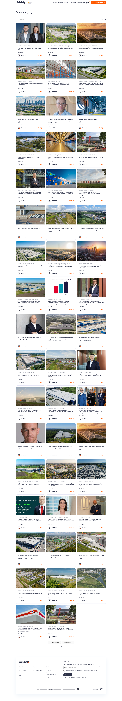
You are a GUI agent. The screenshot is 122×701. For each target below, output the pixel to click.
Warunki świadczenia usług (69, 689)
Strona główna (22, 670)
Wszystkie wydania (37, 673)
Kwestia (90, 117)
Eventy (20, 675)
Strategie (62, 336)
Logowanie (21, 673)
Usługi (30, 408)
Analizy (19, 45)
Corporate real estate (59, 263)
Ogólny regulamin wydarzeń (55, 689)
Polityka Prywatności (42, 689)
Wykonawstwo (93, 45)
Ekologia (58, 81)
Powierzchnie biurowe (59, 45)
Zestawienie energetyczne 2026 (51, 673)
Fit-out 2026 (49, 670)
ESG (49, 81)
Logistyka (30, 45)
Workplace (58, 299)
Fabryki (36, 226)
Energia (92, 226)
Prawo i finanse (82, 263)
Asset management (33, 299)
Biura (87, 263)
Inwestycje (87, 45)
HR (54, 299)
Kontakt (21, 678)
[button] (55, 2)
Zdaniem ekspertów (32, 190)
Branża (19, 190)
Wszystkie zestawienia (51, 677)
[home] (21, 2)
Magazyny (24, 45)
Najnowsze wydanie (37, 670)
